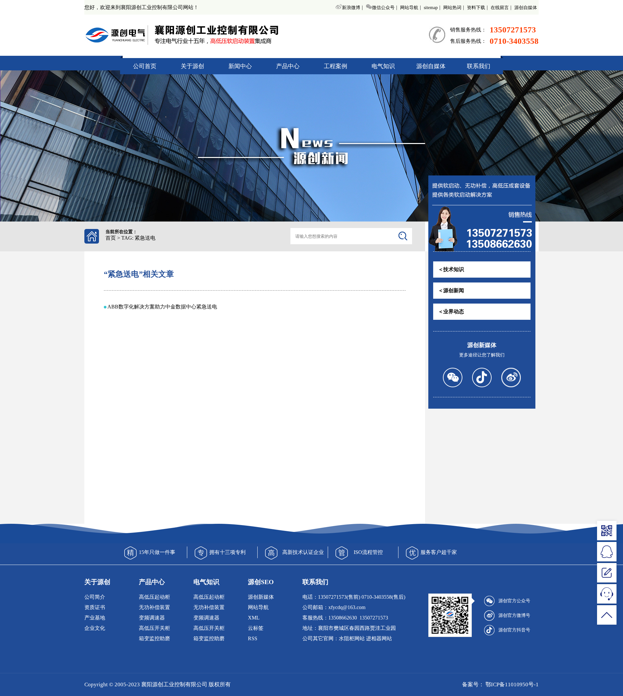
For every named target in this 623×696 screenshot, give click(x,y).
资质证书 (94, 607)
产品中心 (287, 66)
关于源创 (192, 66)
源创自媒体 (525, 7)
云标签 (255, 628)
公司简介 (94, 597)
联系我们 (478, 66)
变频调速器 (152, 617)
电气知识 (383, 66)
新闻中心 (240, 66)
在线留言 (500, 7)
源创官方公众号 (514, 600)
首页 (110, 238)
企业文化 (94, 628)
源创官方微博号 (514, 615)
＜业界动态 (451, 311)
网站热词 (452, 7)
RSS (252, 638)
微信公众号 (383, 7)
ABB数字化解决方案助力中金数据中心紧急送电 (162, 306)
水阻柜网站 (352, 638)
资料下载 (476, 7)
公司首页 (144, 66)
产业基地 (94, 617)
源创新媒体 (261, 597)
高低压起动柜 (154, 597)
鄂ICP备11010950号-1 (511, 684)
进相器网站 (379, 638)
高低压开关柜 (154, 628)
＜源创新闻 (451, 290)
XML (254, 617)
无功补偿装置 (154, 607)
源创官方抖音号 (514, 630)
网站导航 (409, 7)
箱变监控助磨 (154, 638)
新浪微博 (351, 7)
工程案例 (335, 66)
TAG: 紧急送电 (138, 238)
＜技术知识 (451, 269)
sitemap (431, 7)
